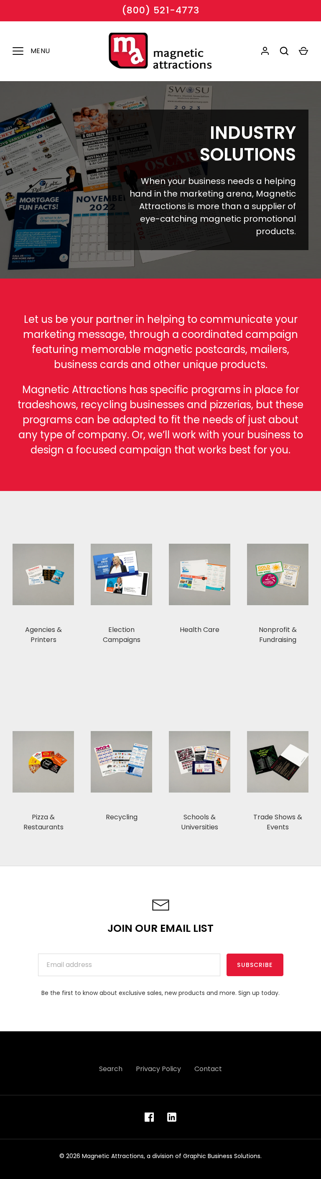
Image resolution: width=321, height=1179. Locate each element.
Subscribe (255, 965)
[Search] (284, 51)
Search (110, 1069)
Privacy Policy (158, 1069)
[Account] (265, 51)
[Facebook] (149, 1117)
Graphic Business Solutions (221, 1156)
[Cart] (303, 51)
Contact (208, 1069)
